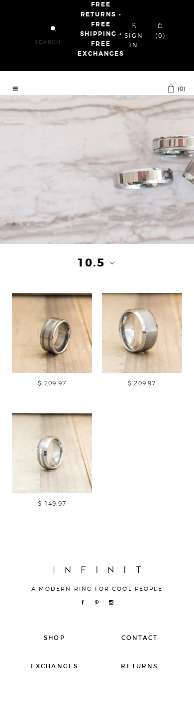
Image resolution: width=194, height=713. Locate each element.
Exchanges (54, 666)
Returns (139, 666)
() (180, 88)
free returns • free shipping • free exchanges (101, 29)
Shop (54, 637)
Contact (139, 637)
